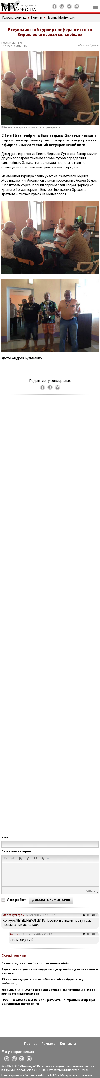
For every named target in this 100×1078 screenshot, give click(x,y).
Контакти (68, 1044)
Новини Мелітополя (61, 18)
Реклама (48, 1044)
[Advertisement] (50, 620)
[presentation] (5, 859)
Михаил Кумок (88, 45)
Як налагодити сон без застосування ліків (35, 963)
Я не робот (16, 900)
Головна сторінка (14, 18)
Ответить (90, 915)
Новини (36, 18)
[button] (5, 858)
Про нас (30, 1044)
